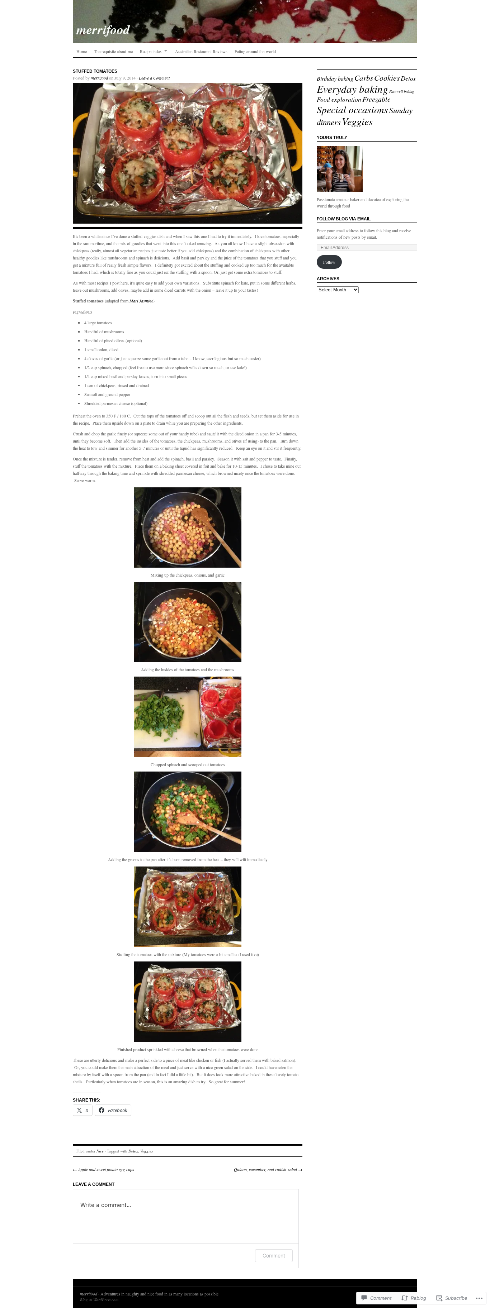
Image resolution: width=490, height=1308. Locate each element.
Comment (274, 1255)
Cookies (387, 77)
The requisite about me (113, 51)
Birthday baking (335, 78)
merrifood (99, 78)
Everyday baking (352, 89)
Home (81, 51)
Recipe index (151, 51)
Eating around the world (255, 51)
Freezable (376, 99)
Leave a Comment (154, 78)
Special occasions (352, 109)
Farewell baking (401, 91)
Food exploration (339, 99)
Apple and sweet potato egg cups (103, 1169)
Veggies (146, 1151)
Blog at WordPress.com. (99, 1299)
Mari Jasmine (141, 301)
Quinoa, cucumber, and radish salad (268, 1169)
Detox (133, 1151)
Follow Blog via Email (344, 218)
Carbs (363, 78)
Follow (329, 262)
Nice (100, 1151)
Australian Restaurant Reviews (201, 51)
